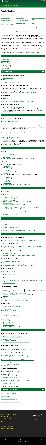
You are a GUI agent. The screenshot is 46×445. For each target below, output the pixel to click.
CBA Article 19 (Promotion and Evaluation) (11, 144)
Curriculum (5, 323)
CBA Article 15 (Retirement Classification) (11, 197)
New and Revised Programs (8, 321)
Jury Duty (6, 181)
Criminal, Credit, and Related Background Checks (13, 348)
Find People (42, 439)
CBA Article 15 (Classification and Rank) (11, 82)
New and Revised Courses (8, 322)
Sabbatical (5, 299)
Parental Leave (7, 167)
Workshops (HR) (6, 297)
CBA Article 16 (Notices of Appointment (11, 215)
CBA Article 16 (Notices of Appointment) (11, 92)
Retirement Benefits (7, 203)
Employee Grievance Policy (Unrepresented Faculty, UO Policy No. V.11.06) (18, 230)
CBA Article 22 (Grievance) (8, 224)
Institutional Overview (5, 18)
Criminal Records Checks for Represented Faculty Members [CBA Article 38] (18, 349)
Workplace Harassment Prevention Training (12, 337)
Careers (34, 439)
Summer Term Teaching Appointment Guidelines (13, 107)
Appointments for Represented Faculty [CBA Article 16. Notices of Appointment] (19, 101)
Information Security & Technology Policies (14, 380)
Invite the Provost (4, 430)
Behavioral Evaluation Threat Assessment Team (12, 371)
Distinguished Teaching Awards (9, 362)
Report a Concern (5, 439)
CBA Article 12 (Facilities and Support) (10, 318)
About (37, 439)
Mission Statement (5, 61)
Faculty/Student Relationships (9, 340)
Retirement (4, 194)
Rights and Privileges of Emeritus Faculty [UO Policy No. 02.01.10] (16, 201)
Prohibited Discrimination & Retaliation (10, 336)
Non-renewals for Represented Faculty (13, 211)
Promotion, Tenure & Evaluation (7, 24)
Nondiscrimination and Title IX (15, 439)
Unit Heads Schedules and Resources (7, 420)
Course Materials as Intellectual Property (11, 273)
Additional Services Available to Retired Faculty (14, 204)
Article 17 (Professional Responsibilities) (29, 92)
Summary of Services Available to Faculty (11, 155)
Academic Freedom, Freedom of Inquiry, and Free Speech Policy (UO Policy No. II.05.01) (21, 240)
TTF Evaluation (6, 124)
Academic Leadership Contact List (7, 428)
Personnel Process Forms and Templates (8, 414)
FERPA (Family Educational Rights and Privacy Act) (11, 405)
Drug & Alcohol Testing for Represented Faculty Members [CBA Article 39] (18, 357)
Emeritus (4, 79)
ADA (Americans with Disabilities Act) (8, 399)
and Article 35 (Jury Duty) (27, 184)
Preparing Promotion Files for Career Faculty (12, 137)
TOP (43, 56)
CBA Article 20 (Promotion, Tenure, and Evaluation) (13, 130)
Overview (13, 59)
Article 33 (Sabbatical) (16, 184)
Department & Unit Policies (8, 89)
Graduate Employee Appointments (11, 326)
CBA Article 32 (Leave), (7, 184)
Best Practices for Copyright (8, 271)
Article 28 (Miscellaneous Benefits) (27, 158)
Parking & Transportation (9, 386)
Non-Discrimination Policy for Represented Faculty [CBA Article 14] (16, 342)
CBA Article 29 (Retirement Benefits (10, 207)
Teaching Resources (7, 319)
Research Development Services (9, 307)
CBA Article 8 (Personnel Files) (9, 283)
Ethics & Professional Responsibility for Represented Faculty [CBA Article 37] (18, 265)
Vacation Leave (7, 169)
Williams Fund (5, 365)
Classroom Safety (6, 373)
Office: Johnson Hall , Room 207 (39, 416)
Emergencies (5, 374)
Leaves (3, 161)
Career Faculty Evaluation (8, 138)
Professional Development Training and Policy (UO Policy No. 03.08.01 (17, 294)
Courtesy (4, 81)
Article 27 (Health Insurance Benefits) (10, 158)
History (18, 59)
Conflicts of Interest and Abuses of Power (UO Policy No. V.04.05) (16, 248)
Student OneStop (4, 421)
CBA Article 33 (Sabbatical (8, 300)
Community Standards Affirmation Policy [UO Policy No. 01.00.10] (16, 264)
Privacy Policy (29, 439)
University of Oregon (5, 59)
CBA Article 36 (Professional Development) (23, 300)
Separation (4, 191)
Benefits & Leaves (20, 18)
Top (43, 71)
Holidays (6, 170)
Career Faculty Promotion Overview (10, 136)
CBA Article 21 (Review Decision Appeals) (11, 227)
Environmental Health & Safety (9, 376)
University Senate (4, 68)
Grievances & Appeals (20, 23)
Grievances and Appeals (7, 221)
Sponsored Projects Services (8, 309)
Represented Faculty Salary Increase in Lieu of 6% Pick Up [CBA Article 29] (18, 206)
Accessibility (23, 439)
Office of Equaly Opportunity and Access (11, 261)
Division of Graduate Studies (8, 325)
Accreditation (3, 62)
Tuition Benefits (6, 157)
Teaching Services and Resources (7, 418)
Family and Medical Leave (9, 171)
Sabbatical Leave (7, 173)
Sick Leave (6, 166)
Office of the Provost (5, 66)
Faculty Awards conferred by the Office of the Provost (17, 360)
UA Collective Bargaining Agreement (23, 31)
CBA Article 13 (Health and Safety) (10, 377)
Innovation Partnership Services (9, 274)
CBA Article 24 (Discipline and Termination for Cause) (13, 254)
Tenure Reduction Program (8, 200)
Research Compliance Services (9, 310)
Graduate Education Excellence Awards (11, 364)
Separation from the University (22, 20)
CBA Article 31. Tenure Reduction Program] (15, 208)
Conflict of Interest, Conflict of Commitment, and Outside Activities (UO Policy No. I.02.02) (21, 246)
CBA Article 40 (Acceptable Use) (9, 383)
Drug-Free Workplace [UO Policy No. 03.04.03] (12, 355)
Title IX (4, 262)
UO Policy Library (4, 396)
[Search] (41, 1)
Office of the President (5, 65)
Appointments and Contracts (9, 100)
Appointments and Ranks (8, 78)
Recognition (5, 296)
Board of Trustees (4, 64)
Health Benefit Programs (8, 154)
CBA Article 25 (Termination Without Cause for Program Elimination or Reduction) (19, 255)
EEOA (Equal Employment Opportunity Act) (10, 402)
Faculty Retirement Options (8, 199)
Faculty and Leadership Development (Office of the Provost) (15, 293)
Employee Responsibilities (8, 339)
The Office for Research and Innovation (11, 306)
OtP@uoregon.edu (36, 422)
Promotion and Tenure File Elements (10, 123)
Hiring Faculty (5, 98)
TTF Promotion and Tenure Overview (10, 121)
